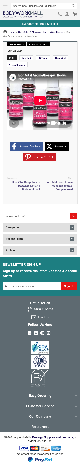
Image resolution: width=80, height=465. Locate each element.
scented (26, 57)
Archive (10, 250)
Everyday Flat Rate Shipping (40, 24)
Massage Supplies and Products (52, 437)
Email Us (43, 317)
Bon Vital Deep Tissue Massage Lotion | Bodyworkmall (23, 184)
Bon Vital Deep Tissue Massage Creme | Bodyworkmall (59, 184)
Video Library (56, 31)
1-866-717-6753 (60, 14)
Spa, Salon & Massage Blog (32, 31)
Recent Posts (14, 238)
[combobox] (44, 6)
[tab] (40, 227)
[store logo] (23, 14)
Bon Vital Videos (38, 44)
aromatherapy (17, 64)
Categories (13, 227)
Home (12, 31)
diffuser (43, 57)
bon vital (60, 57)
